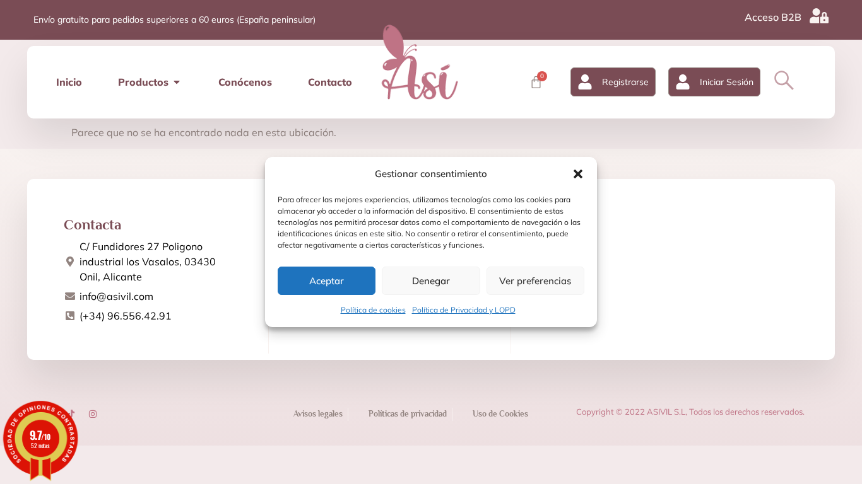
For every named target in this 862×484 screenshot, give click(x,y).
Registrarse (625, 82)
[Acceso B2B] (819, 15)
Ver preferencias (535, 281)
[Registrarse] (585, 81)
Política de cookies (373, 309)
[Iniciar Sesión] (682, 81)
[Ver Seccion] (419, 62)
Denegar (431, 281)
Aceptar (326, 281)
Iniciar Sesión (726, 82)
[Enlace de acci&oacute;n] (93, 414)
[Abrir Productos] (177, 81)
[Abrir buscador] (784, 80)
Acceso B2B (773, 17)
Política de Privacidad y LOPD (464, 309)
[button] (578, 174)
